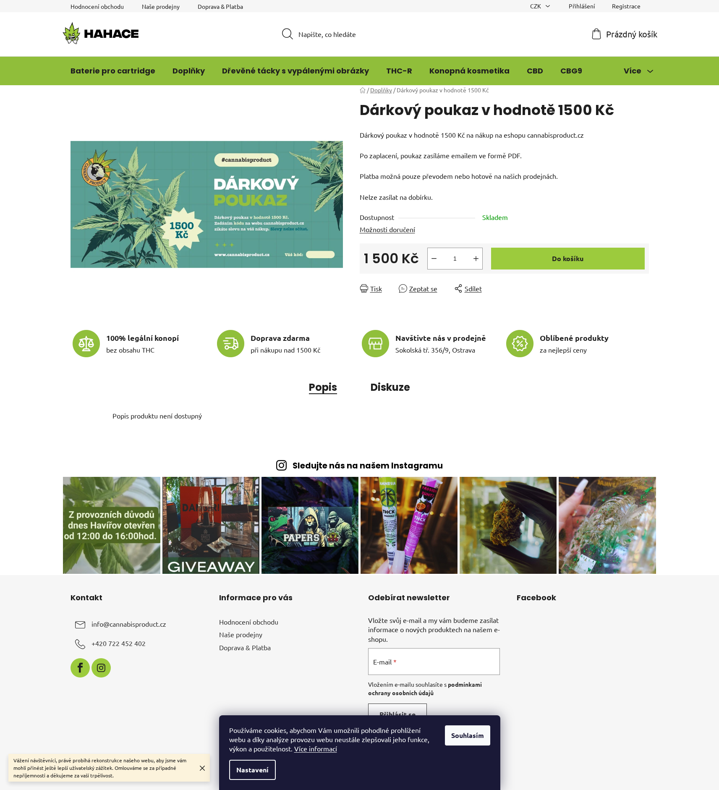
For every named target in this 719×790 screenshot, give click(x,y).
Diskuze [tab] (390, 387)
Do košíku (567, 258)
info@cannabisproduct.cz (129, 624)
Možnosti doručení (387, 229)
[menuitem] (113, 71)
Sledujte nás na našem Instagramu (368, 465)
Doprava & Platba (220, 6)
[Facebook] (80, 668)
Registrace (626, 6)
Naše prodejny (161, 6)
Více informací (315, 748)
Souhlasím (467, 735)
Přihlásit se (397, 714)
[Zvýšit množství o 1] (476, 258)
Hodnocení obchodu (97, 6)
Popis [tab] (323, 387)
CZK (536, 6)
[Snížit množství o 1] (434, 258)
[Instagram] (101, 668)
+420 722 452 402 (119, 643)
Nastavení (252, 769)
